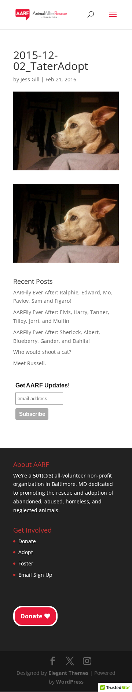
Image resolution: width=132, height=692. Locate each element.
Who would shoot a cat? (42, 351)
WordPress (70, 681)
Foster (25, 563)
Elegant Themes (68, 672)
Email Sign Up (35, 574)
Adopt (25, 552)
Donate (27, 541)
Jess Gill (30, 79)
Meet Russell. (29, 363)
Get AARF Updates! (42, 385)
